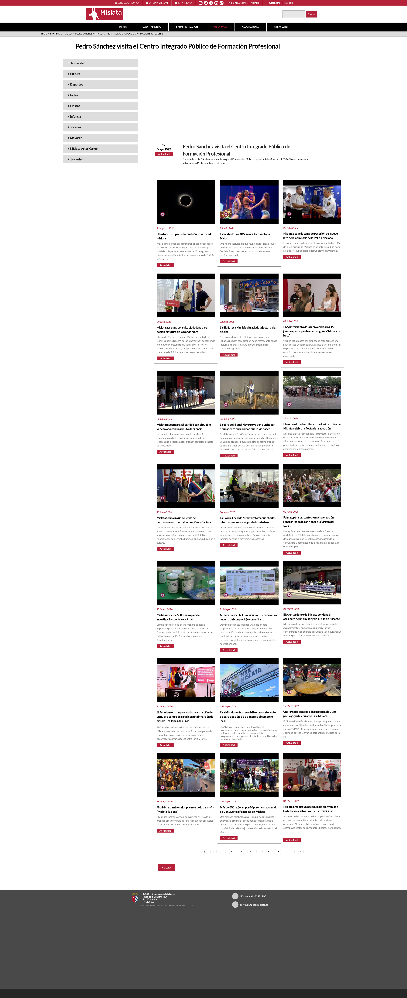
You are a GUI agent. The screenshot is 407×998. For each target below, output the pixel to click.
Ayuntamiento (152, 26)
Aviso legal (144, 905)
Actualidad (78, 63)
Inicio (123, 27)
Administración (188, 26)
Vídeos (68, 33)
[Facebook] (200, 3)
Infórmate (220, 26)
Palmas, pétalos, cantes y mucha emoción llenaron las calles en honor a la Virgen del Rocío (308, 522)
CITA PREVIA (185, 2)
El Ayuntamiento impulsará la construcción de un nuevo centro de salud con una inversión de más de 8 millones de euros (185, 716)
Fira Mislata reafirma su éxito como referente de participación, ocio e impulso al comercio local (248, 716)
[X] (205, 3)
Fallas (74, 95)
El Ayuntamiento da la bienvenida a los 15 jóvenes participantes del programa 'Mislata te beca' (311, 331)
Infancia (75, 116)
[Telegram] (216, 3)
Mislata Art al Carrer (84, 148)
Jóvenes (75, 127)
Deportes (76, 84)
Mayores (76, 138)
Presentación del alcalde (244, 3)
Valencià (288, 2)
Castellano (275, 2)
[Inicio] (102, 13)
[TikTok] (221, 3)
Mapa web (172, 905)
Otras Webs (281, 27)
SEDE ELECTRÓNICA (128, 2)
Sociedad (76, 159)
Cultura (75, 73)
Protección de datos (158, 905)
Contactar (181, 905)
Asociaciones (250, 26)
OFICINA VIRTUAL (158, 2)
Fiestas (75, 106)
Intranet (189, 905)
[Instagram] (211, 3)
